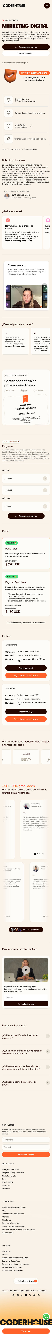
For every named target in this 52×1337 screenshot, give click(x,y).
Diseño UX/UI (7, 1182)
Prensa (5, 1254)
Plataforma (6, 1220)
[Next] (44, 286)
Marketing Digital (9, 1176)
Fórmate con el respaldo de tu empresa (18, 1229)
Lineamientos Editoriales (12, 1270)
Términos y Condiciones (12, 1267)
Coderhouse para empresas (14, 1207)
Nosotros (6, 1251)
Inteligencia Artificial (10, 1169)
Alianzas (5, 1217)
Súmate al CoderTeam (11, 1261)
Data (4, 1179)
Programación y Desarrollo (13, 1173)
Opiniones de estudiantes (13, 1214)
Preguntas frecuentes (11, 1223)
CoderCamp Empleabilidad (13, 1226)
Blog (4, 1210)
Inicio (4, 149)
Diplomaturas (15, 149)
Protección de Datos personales (15, 1264)
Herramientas (7, 1233)
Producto (6, 1189)
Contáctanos (26, 623)
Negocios (6, 1185)
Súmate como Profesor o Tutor (15, 1258)
